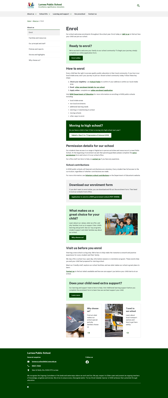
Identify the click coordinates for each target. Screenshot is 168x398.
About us (35, 21)
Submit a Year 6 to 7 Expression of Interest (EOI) (90, 135)
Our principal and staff (37, 43)
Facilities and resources (37, 38)
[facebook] (87, 363)
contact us (96, 159)
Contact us (70, 271)
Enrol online (76, 58)
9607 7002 (36, 366)
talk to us (125, 34)
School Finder (95, 82)
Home (29, 21)
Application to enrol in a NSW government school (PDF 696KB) (95, 197)
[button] (32, 14)
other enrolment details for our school (90, 87)
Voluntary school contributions (97, 175)
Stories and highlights (37, 55)
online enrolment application (102, 90)
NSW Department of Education (81, 94)
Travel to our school (131, 309)
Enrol (31, 32)
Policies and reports (36, 49)
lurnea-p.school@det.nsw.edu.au (44, 361)
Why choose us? (78, 237)
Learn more (76, 295)
